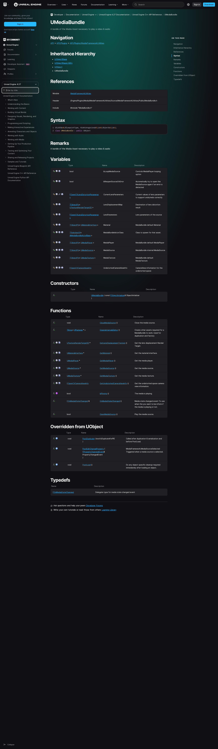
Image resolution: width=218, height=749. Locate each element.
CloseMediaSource (108, 323)
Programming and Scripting (19, 123)
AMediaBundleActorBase (80, 235)
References (179, 52)
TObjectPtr (74, 205)
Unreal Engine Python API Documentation (18, 178)
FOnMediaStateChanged (77, 401)
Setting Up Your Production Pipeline (19, 145)
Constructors (179, 67)
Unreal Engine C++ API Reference (22, 173)
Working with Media (16, 139)
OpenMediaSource (108, 414)
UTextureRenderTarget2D (81, 207)
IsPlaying (103, 393)
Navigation (178, 44)
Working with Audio (16, 135)
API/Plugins (62, 43)
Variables (177, 63)
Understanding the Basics (18, 104)
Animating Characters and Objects (22, 131)
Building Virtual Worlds (17, 112)
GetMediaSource (107, 368)
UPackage (78, 330)
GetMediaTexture (107, 376)
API (52, 43)
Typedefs (178, 79)
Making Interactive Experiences (21, 127)
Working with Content (17, 108)
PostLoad (87, 465)
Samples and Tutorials (17, 162)
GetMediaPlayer (107, 361)
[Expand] (6, 100)
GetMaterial (105, 353)
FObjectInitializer (117, 295)
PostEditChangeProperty (93, 449)
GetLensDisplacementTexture (112, 343)
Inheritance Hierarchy (183, 48)
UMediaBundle (97, 295)
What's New (13, 100)
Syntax (177, 56)
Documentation (72, 15)
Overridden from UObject (184, 75)
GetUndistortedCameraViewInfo (113, 383)
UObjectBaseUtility (63, 63)
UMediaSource (87, 250)
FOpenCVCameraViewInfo (80, 268)
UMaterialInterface (89, 225)
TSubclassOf (75, 232)
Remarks (177, 59)
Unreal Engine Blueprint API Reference (19, 167)
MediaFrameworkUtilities (80, 93)
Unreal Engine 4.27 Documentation (18, 96)
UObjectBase (60, 59)
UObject (58, 67)
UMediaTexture (87, 258)
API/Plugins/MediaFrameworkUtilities (87, 43)
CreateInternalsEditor (109, 330)
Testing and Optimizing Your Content (20, 152)
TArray (69, 330)
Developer (58, 15)
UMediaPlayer (86, 243)
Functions (178, 71)
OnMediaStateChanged (110, 401)
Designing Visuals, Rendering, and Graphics (22, 117)
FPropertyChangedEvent (93, 452)
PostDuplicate (88, 439)
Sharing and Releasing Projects (21, 157)
